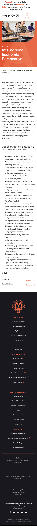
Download (29, 280)
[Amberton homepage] (10, 17)
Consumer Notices (18, 419)
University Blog (18, 349)
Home (4, 70)
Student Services (19, 368)
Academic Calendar (18, 363)
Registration (9, 2)
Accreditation (18, 396)
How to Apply (18, 340)
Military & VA (18, 424)
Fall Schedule (20, 4)
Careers (18, 345)
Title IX (19, 410)
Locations (18, 387)
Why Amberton (18, 331)
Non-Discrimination (18, 415)
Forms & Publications (18, 401)
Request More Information (18, 335)
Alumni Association (18, 447)
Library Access (17, 382)
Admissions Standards (18, 321)
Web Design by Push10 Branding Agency (20, 521)
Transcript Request (18, 443)
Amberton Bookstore (17, 373)
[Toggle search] (27, 16)
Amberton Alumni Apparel (17, 433)
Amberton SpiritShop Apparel (17, 377)
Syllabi (4, 7)
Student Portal (17, 359)
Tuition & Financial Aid (18, 326)
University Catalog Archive (19, 405)
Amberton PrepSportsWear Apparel (17, 438)
